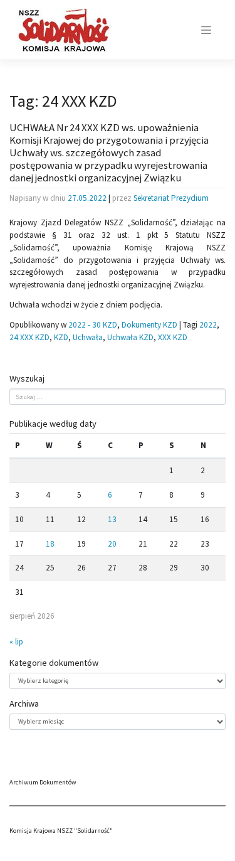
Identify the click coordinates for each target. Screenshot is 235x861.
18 (50, 543)
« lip (16, 641)
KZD (61, 337)
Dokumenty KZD (149, 324)
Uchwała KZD (130, 337)
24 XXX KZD (29, 337)
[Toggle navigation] (206, 30)
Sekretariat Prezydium (171, 198)
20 (112, 543)
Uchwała (88, 337)
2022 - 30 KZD (92, 324)
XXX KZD (172, 337)
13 (112, 519)
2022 (208, 324)
